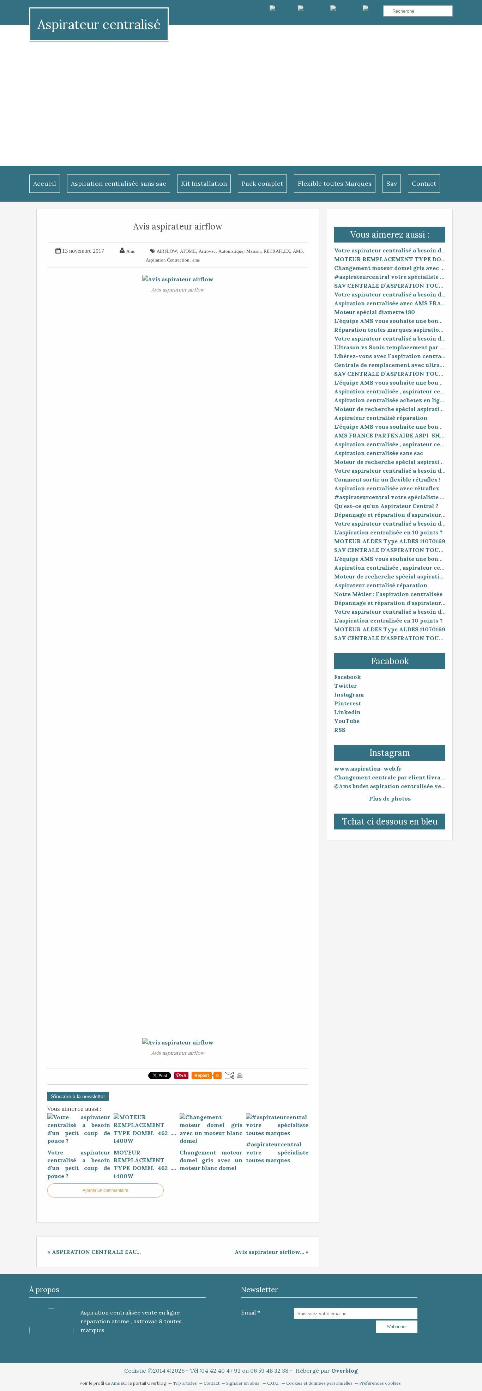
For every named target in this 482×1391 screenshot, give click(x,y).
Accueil (44, 183)
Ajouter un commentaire (105, 1190)
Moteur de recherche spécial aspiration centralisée (407, 408)
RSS (339, 729)
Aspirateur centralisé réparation (380, 417)
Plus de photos (390, 798)
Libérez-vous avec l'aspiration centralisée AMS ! (403, 356)
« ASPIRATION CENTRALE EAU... (94, 1251)
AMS (298, 251)
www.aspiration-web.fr (368, 768)
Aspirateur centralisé (99, 24)
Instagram (349, 694)
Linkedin (347, 712)
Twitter (345, 685)
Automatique (230, 251)
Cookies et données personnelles (319, 1383)
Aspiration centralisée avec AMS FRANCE (393, 303)
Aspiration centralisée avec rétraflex (386, 488)
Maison (253, 251)
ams (196, 260)
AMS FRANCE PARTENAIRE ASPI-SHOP (391, 435)
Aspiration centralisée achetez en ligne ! (392, 400)
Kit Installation (204, 183)
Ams (116, 1383)
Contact (424, 183)
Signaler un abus (243, 1383)
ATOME (188, 251)
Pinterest (347, 703)
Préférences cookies (380, 1383)
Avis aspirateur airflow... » (271, 1251)
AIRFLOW (167, 251)
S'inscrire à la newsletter (78, 1096)
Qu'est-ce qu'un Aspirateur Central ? (386, 505)
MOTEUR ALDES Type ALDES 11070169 (389, 541)
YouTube (347, 720)
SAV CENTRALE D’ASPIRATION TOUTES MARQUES (408, 285)
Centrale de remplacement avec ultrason (392, 364)
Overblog (344, 1370)
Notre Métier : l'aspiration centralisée (388, 594)
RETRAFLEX (277, 251)
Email (248, 1312)
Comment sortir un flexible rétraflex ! (387, 479)
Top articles (185, 1383)
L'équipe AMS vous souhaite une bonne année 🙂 (403, 320)
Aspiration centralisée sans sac (118, 183)
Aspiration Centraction (167, 260)
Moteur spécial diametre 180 (374, 311)
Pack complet (262, 183)
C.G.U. (273, 1383)
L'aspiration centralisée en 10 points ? (388, 532)
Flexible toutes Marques (335, 183)
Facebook (347, 676)
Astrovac (207, 251)
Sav (391, 183)
